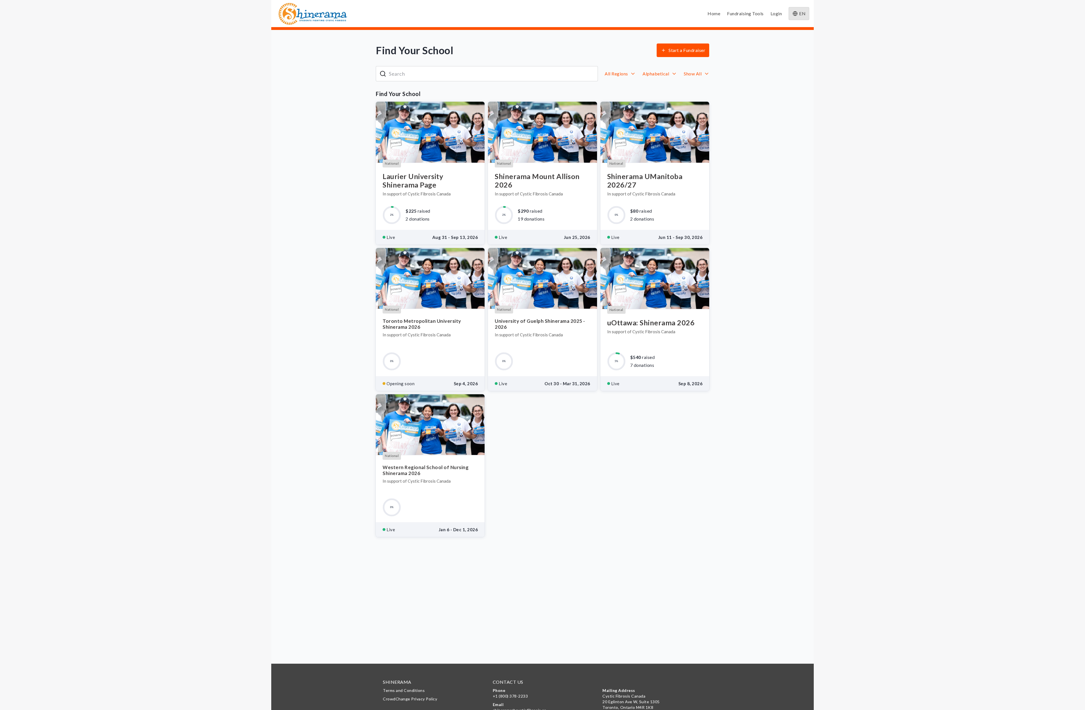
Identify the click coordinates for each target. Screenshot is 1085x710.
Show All (693, 73)
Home (714, 13)
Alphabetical (656, 73)
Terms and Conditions (404, 690)
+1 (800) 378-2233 (510, 696)
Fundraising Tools (745, 13)
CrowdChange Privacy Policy (410, 698)
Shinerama (397, 682)
